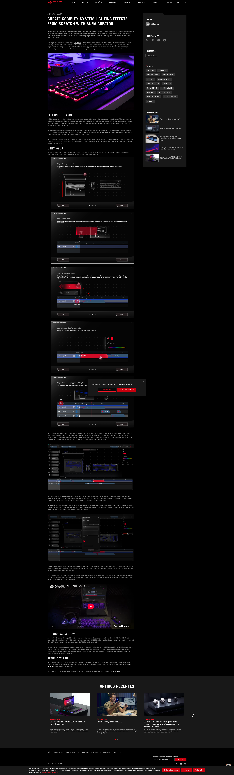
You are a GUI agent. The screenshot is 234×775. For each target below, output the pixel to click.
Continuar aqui (106, 389)
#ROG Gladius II (168, 75)
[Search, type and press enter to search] (178, 2)
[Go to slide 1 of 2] (115, 739)
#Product (150, 79)
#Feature (150, 101)
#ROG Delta (150, 92)
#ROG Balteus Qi (167, 88)
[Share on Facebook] (147, 40)
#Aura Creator (152, 88)
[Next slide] (193, 715)
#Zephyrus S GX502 (170, 97)
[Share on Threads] (164, 40)
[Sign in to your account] (182, 2)
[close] (144, 382)
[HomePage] (49, 752)
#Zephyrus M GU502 (153, 97)
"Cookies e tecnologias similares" (49, 772)
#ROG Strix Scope (165, 92)
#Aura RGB (150, 70)
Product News (151, 55)
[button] (180, 759)
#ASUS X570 (167, 84)
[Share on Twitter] (152, 40)
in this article (116, 671)
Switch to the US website (126, 389)
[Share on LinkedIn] (158, 40)
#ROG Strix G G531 (164, 79)
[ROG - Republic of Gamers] (55, 2)
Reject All (186, 770)
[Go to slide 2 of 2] (117, 739)
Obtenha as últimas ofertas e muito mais (165, 756)
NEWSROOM (61, 764)
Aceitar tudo (198, 770)
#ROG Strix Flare (152, 75)
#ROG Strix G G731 (153, 84)
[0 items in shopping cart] (185, 2)
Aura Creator (77, 43)
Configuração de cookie (171, 770)
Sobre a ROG (52, 764)
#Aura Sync (162, 70)
